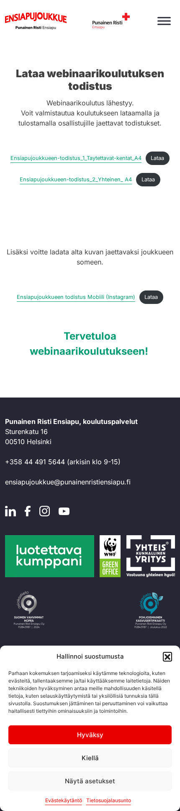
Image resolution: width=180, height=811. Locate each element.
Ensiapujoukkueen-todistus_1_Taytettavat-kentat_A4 (75, 158)
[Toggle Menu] (164, 21)
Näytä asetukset (90, 781)
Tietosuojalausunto (108, 800)
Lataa (157, 158)
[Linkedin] (10, 510)
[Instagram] (44, 510)
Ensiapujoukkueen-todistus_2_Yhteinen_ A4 (76, 179)
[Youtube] (64, 510)
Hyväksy (90, 735)
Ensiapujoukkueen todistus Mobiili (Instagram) (76, 297)
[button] (167, 656)
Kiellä (90, 758)
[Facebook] (28, 510)
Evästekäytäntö (63, 800)
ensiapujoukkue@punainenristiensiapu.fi (68, 482)
